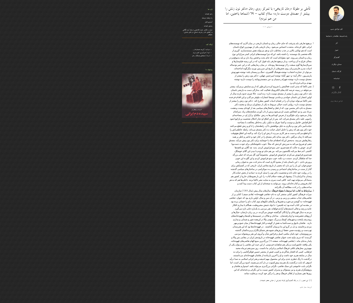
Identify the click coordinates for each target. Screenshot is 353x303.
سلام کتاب (303, 287)
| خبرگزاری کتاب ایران (201, 53)
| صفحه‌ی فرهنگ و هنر (201, 56)
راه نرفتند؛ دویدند (207, 18)
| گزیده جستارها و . (201, 50)
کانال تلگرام (336, 92)
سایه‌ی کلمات (208, 26)
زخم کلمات (208, 14)
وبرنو (332, 101)
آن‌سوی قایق (208, 22)
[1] (294, 176)
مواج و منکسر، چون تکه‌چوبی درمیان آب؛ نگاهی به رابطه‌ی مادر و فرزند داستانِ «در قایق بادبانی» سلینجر (197, 32)
